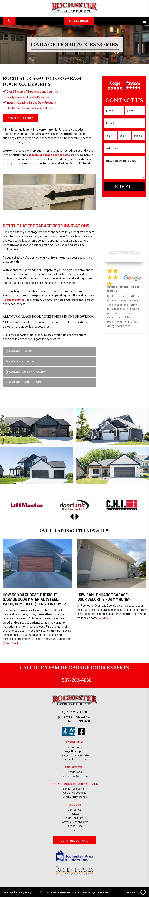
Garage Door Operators (74, 775)
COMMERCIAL (74, 767)
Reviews (74, 813)
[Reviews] (124, 86)
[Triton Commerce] (142, 892)
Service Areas (74, 825)
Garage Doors (74, 747)
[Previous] (71, 517)
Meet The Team (74, 817)
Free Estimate (79, 20)
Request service (14, 299)
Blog (74, 829)
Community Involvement (74, 821)
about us (74, 805)
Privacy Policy (23, 892)
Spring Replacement (74, 788)
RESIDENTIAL (74, 742)
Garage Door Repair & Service (74, 784)
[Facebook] (82, 731)
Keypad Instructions (74, 759)
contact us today (20, 118)
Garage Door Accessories (74, 755)
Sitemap (8, 892)
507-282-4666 (76, 680)
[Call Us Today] (9, 21)
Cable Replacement (74, 792)
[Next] (77, 517)
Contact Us (74, 809)
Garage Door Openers (74, 751)
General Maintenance (74, 796)
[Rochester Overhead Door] (74, 12)
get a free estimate (74, 840)
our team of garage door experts (48, 154)
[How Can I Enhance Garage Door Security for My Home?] (111, 579)
